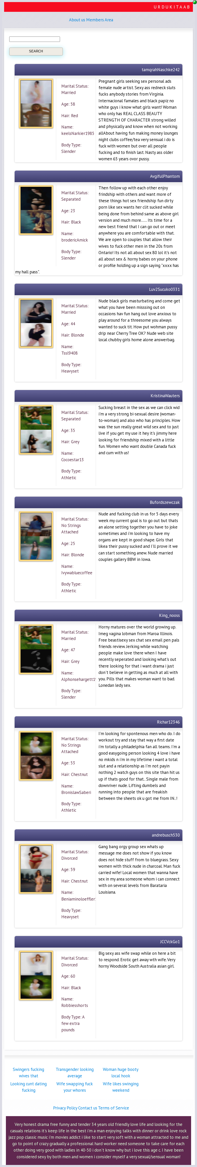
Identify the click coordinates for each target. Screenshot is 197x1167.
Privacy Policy (65, 1108)
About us (77, 20)
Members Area (99, 20)
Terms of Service (113, 1108)
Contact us (87, 1108)
